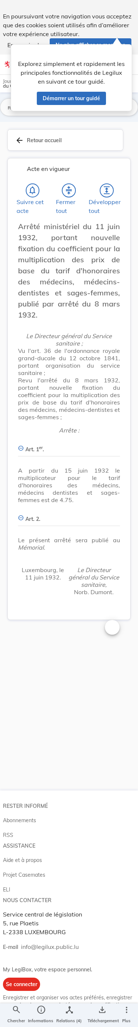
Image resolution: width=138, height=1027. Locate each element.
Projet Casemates (24, 875)
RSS (8, 835)
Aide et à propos (22, 860)
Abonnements (19, 820)
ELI (6, 889)
